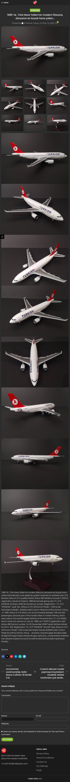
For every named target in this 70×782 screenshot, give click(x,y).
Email (39, 716)
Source (4, 650)
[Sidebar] (2, 237)
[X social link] (7, 656)
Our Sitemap (42, 766)
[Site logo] (35, 2)
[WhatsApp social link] (20, 656)
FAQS (39, 770)
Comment (6, 695)
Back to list (35, 671)
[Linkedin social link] (16, 656)
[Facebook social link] (3, 656)
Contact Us (41, 762)
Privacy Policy (42, 754)
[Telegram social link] (24, 656)
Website (5, 724)
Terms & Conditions (45, 758)
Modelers (35, 10)
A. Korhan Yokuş (31, 23)
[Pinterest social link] (11, 656)
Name (4, 716)
